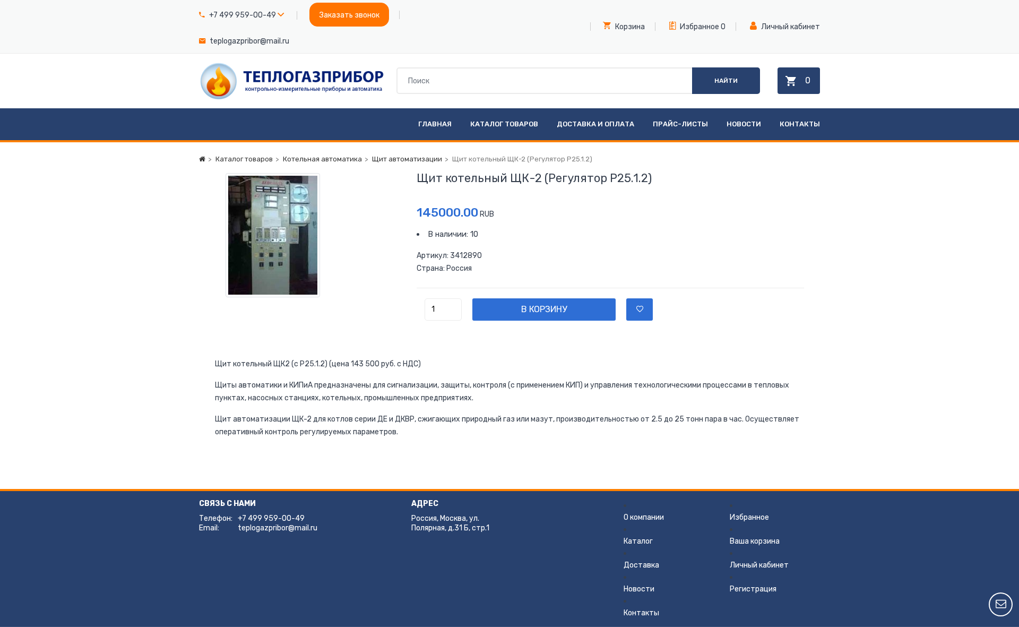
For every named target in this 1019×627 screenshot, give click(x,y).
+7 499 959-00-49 (242, 15)
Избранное (698, 26)
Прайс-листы (680, 124)
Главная (435, 124)
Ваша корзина (755, 541)
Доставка (641, 565)
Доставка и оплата (595, 124)
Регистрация (753, 589)
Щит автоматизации (407, 159)
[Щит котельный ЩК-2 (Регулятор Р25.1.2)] (308, 235)
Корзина (629, 26)
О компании (644, 517)
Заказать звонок (349, 15)
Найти (726, 80)
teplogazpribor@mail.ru (249, 41)
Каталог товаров (504, 124)
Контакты (800, 124)
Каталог (638, 541)
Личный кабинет (789, 26)
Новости (744, 124)
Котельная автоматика (322, 159)
